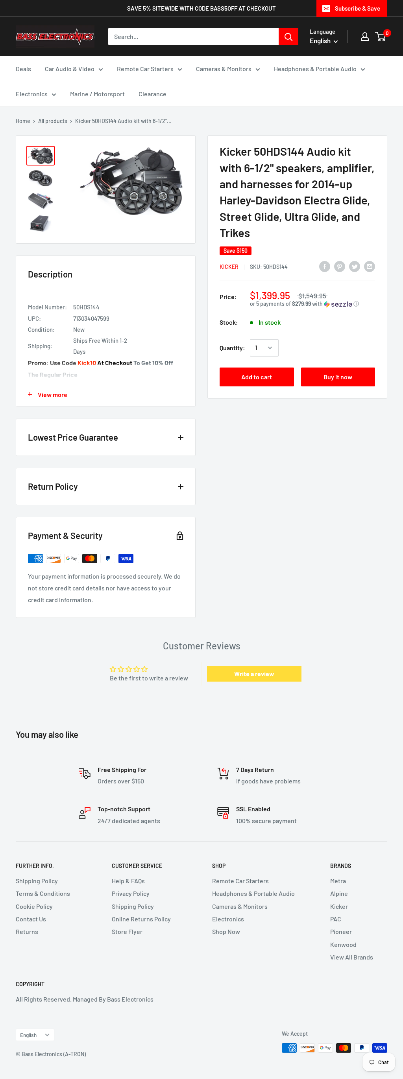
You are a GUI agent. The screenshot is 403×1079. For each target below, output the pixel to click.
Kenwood (343, 944)
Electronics (32, 93)
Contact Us (31, 919)
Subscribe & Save (357, 8)
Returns (27, 931)
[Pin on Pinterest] (339, 266)
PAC (335, 919)
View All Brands (351, 957)
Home (23, 121)
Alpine (339, 893)
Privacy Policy (131, 893)
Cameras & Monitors (223, 68)
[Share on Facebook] (324, 266)
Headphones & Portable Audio (315, 68)
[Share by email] (369, 266)
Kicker (229, 266)
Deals (23, 68)
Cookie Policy (34, 906)
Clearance (152, 93)
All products (52, 121)
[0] (381, 36)
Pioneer (341, 931)
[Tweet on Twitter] (354, 266)
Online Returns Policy (141, 919)
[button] (312, 304)
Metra (338, 880)
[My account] (365, 36)
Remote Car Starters (145, 68)
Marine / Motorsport (97, 93)
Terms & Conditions (43, 893)
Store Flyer (127, 931)
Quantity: (232, 347)
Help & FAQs (128, 880)
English (28, 1034)
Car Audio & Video (69, 68)
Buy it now (338, 376)
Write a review (254, 673)
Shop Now (226, 931)
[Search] (288, 36)
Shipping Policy (37, 880)
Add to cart (256, 376)
